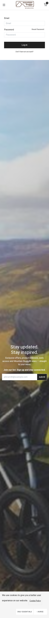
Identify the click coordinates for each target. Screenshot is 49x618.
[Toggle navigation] (4, 5)
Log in (24, 45)
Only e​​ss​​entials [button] (24, 612)
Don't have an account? (24, 51)
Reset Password (38, 29)
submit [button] (42, 377)
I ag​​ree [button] (40, 612)
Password (24, 29)
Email (6, 18)
